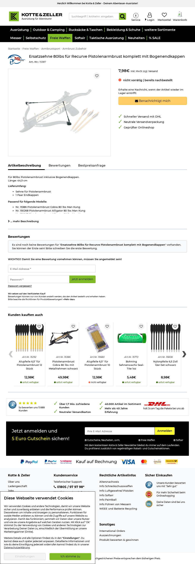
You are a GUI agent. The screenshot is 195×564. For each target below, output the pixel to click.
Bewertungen (59, 165)
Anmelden (166, 431)
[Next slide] (184, 354)
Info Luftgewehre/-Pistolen (116, 490)
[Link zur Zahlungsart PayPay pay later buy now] (50, 461)
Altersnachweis (109, 481)
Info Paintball (108, 499)
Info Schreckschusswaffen (116, 486)
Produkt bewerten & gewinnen (119, 539)
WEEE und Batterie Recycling (118, 508)
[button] (19, 30)
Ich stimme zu (70, 556)
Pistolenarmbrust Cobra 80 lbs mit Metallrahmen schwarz (63, 365)
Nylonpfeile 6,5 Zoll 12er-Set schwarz (165, 363)
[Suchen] (122, 16)
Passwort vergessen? (20, 286)
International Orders (112, 530)
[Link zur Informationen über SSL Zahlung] (149, 503)
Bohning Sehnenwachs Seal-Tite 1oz (131, 365)
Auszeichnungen (110, 535)
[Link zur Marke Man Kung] (16, 59)
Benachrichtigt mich (154, 101)
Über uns (14, 481)
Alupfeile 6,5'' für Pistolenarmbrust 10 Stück (97, 365)
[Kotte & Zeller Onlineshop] (35, 16)
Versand (153, 71)
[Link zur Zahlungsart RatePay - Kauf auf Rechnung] (66, 461)
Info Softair (106, 495)
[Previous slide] (11, 354)
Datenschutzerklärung (17, 547)
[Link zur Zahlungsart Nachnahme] (171, 461)
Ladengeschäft (17, 486)
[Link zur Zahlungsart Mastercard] (144, 461)
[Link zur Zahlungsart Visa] (128, 461)
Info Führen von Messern (115, 504)
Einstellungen (25, 556)
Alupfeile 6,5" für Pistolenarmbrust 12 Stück (29, 365)
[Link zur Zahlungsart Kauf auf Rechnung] (96, 461)
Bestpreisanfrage (91, 165)
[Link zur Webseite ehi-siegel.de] (149, 493)
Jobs (11, 490)
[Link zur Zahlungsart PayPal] (29, 461)
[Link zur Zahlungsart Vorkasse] (157, 461)
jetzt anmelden (82, 279)
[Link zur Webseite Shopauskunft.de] (149, 484)
